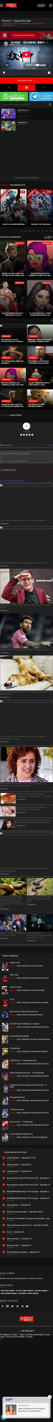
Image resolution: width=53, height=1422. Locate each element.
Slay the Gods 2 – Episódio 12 (19, 1239)
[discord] (7, 1306)
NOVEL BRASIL (33, 1293)
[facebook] (2, 1306)
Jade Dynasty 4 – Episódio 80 (19, 1171)
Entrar (41, 5)
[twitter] (12, 1306)
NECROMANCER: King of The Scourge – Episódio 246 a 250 (29, 1198)
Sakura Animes (41, 1291)
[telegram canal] (17, 1306)
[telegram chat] (22, 1306)
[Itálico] (5, 461)
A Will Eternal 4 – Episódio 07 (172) (21, 1158)
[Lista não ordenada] (17, 461)
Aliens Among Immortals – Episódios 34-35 (25, 1212)
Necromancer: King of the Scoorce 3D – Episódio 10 (28, 1185)
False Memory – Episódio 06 (18, 1205)
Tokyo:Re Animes (7, 1291)
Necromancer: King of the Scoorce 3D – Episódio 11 (28, 1178)
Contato (29, 1337)
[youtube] (27, 1306)
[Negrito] (2, 461)
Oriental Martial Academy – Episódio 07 (23, 1252)
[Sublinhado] (8, 461)
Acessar (49, 445)
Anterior (9, 87)
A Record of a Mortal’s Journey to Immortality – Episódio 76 (29, 1218)
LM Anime (22, 1293)
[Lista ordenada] (14, 461)
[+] (26, 461)
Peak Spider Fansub (9, 1293)
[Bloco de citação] (20, 461)
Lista (26, 87)
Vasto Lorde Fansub (24, 1291)
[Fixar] (11, 461)
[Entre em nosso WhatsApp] (14, 97)
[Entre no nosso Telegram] (41, 97)
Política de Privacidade (15, 1337)
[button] (21, 231)
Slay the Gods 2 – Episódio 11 (19, 1245)
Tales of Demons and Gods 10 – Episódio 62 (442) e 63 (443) (29, 1225)
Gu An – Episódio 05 (15, 1232)
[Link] (23, 461)
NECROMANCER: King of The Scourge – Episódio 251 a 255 (29, 1191)
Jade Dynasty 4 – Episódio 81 (19, 1164)
